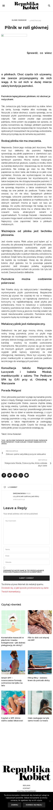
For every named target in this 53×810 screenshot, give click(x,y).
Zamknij (14, 805)
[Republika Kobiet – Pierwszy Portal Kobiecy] (26, 5)
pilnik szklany (21, 442)
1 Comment (12, 487)
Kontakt (26, 788)
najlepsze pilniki (31, 440)
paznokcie (43, 440)
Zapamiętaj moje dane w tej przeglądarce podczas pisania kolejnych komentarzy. (23, 571)
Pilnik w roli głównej (26, 27)
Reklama (26, 785)
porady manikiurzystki (36, 442)
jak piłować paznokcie (15, 440)
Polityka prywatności (26, 791)
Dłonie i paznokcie (19, 20)
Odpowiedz (45, 493)
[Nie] (49, 801)
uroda (4, 444)
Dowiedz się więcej (34, 805)
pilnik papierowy (8, 442)
